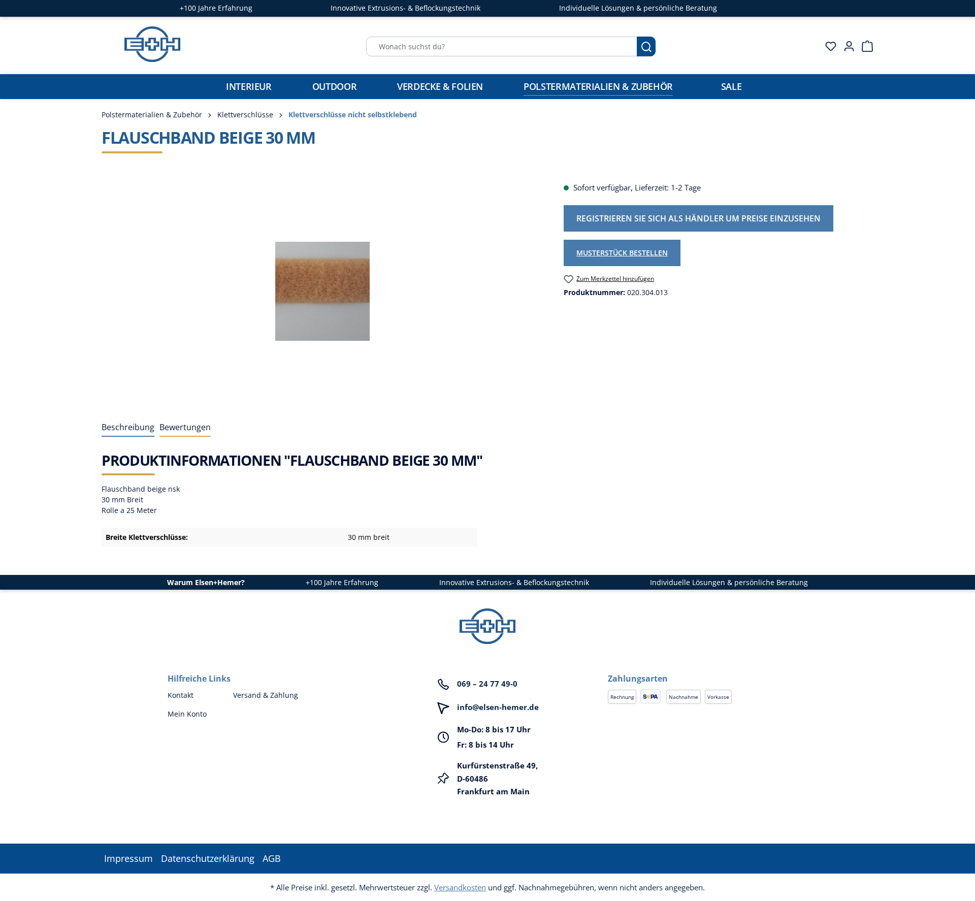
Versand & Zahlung (265, 695)
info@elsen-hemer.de (498, 707)
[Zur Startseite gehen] (152, 44)
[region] (322, 291)
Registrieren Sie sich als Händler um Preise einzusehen (698, 218)
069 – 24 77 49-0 (487, 684)
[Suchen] (646, 46)
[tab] (128, 428)
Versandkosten (460, 887)
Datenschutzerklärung (207, 858)
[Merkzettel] (828, 46)
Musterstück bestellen (622, 253)
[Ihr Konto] (846, 46)
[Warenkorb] (864, 46)
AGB (272, 858)
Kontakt (180, 695)
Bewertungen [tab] (185, 427)
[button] (707, 668)
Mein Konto (187, 714)
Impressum (128, 858)
